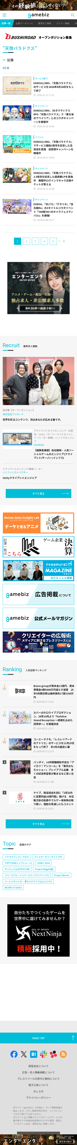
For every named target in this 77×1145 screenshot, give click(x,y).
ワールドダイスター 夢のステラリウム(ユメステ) (28, 881)
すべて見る (38, 493)
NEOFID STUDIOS (13, 887)
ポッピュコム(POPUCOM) (17, 869)
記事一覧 (6, 23)
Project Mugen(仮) (44, 869)
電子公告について (38, 1085)
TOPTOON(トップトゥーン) (18, 862)
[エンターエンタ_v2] (38, 288)
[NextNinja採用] (38, 930)
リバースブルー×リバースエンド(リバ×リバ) (27, 875)
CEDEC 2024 (43, 862)
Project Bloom (61, 875)
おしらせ (38, 1091)
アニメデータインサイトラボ (48, 856)
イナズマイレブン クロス (17, 856)
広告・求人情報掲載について (38, 1072)
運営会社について (38, 1066)
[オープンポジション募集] (38, 36)
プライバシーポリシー (38, 1097)
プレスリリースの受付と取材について (38, 1078)
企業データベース (24, 23)
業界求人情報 (44, 23)
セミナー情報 (62, 23)
